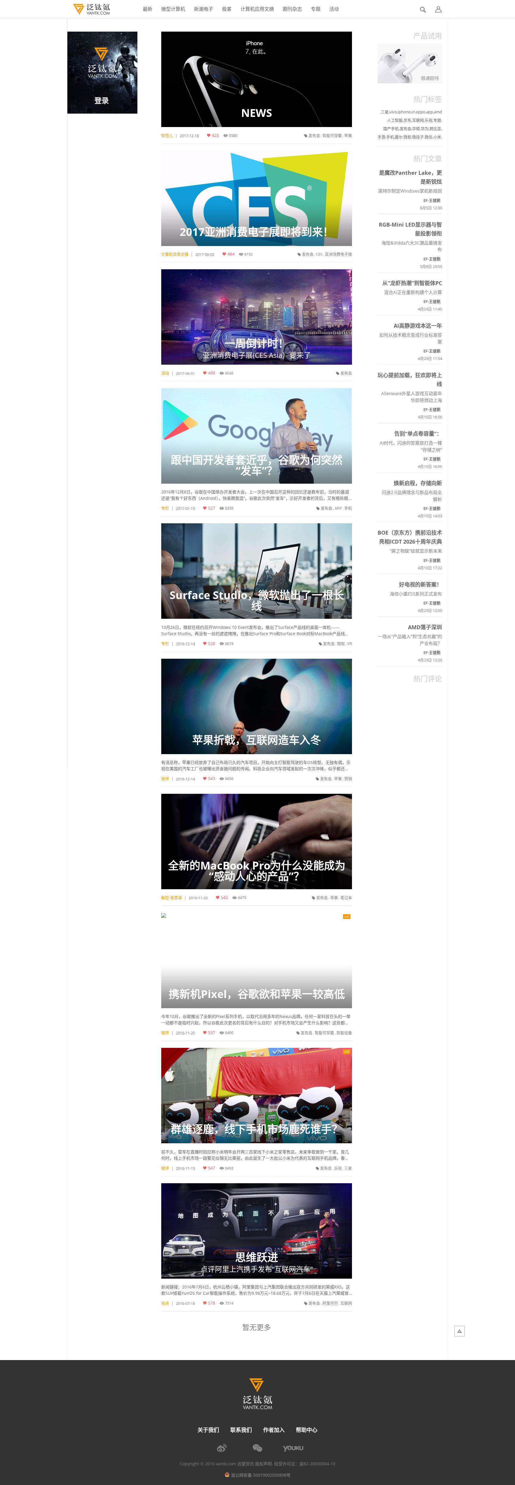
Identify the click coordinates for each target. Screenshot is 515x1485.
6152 (248, 254)
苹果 (348, 135)
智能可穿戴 (332, 135)
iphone (404, 112)
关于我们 (208, 1429)
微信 (428, 137)
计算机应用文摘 (257, 9)
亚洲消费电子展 (338, 254)
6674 (229, 643)
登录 (101, 100)
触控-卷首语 (171, 897)
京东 (407, 120)
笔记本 (346, 897)
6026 (229, 373)
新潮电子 (203, 9)
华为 (425, 128)
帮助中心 (306, 1429)
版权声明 (263, 1463)
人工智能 (395, 120)
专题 (315, 9)
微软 (341, 643)
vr (413, 112)
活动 (334, 9)
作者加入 (274, 1429)
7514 (229, 1303)
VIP (347, 917)
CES (319, 254)
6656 (229, 778)
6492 (229, 1168)
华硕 (416, 128)
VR (349, 643)
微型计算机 (173, 9)
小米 (437, 137)
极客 (227, 9)
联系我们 (241, 1429)
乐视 (338, 1168)
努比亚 (435, 128)
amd (438, 112)
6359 (229, 508)
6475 (242, 897)
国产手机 (391, 128)
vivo (393, 112)
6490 (229, 1032)
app (429, 112)
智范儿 (167, 135)
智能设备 (344, 1032)
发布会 (314, 135)
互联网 (346, 1303)
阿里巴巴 (330, 1303)
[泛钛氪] (88, 9)
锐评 (165, 778)
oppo (420, 112)
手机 (348, 508)
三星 (348, 1168)
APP (338, 508)
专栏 (165, 508)
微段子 (418, 137)
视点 (165, 1303)
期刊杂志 (292, 9)
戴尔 (399, 137)
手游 (381, 137)
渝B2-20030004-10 (317, 1463)
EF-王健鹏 (432, 200)
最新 (147, 9)
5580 (233, 135)
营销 (348, 778)
